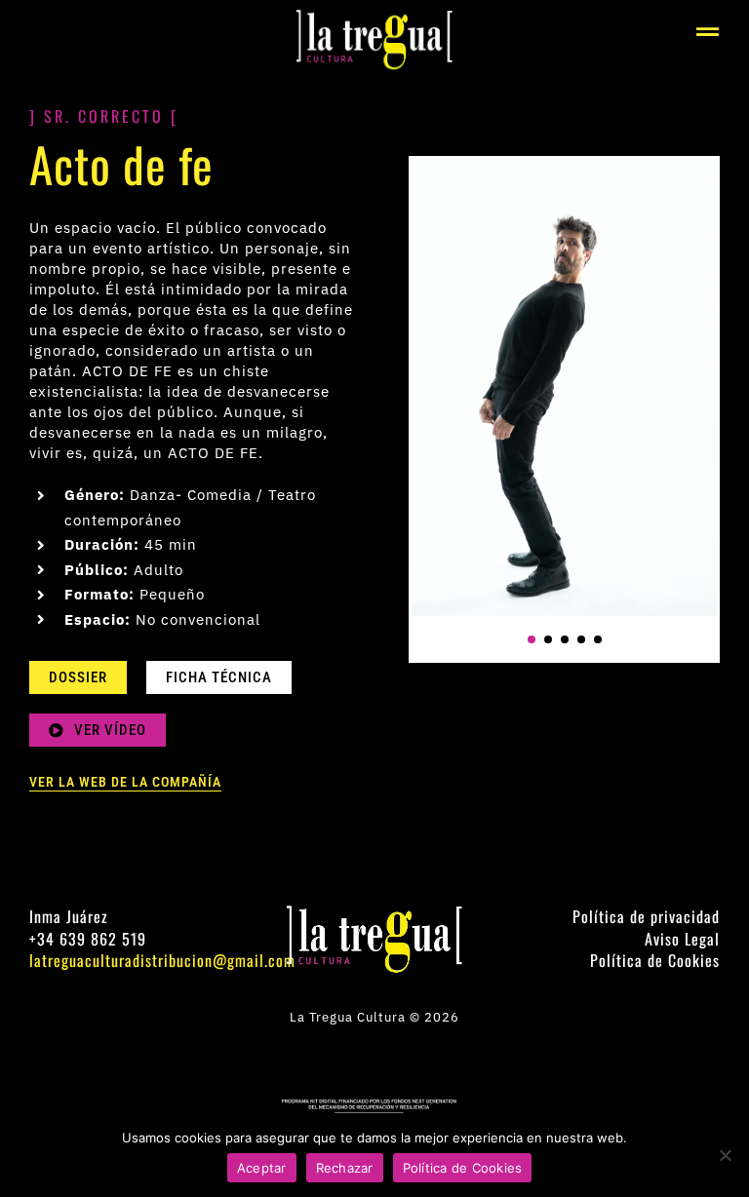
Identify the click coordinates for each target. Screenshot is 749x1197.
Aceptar (262, 1168)
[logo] (374, 17)
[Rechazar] (724, 1155)
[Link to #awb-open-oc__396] (708, 31)
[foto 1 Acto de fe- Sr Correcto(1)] (564, 387)
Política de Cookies (463, 1168)
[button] (531, 639)
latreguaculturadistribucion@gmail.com (162, 960)
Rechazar (345, 1168)
